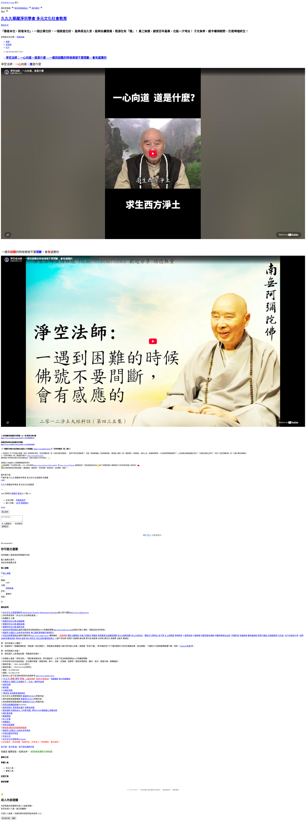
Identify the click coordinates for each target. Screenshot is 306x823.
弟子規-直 (13, 747)
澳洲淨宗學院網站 (10, 630)
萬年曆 (6, 687)
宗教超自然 (20, 500)
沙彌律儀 (196, 636)
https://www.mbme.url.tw (42, 449)
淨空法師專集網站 (10, 636)
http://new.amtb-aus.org (62, 630)
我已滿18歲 (6, 818)
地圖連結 (54, 679)
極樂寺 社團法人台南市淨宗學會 (16, 633)
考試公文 (7, 736)
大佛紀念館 (7, 690)
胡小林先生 (31, 638)
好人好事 (7, 719)
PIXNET (135, 790)
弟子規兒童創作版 (26, 747)
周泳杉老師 (21, 638)
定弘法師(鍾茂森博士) (45, 638)
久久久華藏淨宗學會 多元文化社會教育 (34, 18)
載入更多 (5, 512)
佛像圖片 (7, 722)
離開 (13, 818)
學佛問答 (178, 636)
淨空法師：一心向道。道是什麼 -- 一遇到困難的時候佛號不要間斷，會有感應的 (56, 57)
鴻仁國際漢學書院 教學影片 (42, 633)
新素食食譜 (29, 708)
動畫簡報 (7, 716)
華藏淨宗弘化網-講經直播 (14, 624)
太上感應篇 (169, 636)
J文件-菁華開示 (22, 503)
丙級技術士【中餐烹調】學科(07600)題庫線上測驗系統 (34, 710)
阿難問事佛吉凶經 (222, 636)
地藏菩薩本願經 (207, 636)
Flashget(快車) (185, 646)
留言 (19, 493)
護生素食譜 (7, 713)
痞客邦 (14, 493)
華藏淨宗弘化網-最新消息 (14, 627)
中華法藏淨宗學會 (10, 733)
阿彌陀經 (235, 636)
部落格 (8, 45)
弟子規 (4, 747)
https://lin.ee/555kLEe (67, 465)
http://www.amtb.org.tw (40, 636)
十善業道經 (187, 636)
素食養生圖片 (18, 708)
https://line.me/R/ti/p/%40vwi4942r (45, 465)
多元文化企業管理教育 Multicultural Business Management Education (30, 613)
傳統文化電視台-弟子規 (154, 636)
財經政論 (20, 37)
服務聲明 (176, 790)
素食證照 (7, 710)
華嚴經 (94, 636)
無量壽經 (243, 636)
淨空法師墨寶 (8, 725)
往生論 (281, 636)
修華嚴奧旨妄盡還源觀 (107, 636)
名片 (8, 48)
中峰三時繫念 (85, 636)
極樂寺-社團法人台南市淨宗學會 (16, 730)
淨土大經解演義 (124, 636)
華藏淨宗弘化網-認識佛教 (14, 621)
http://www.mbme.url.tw (79, 613)
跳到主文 (5, 25)
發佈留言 (5, 526)
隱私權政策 (166, 790)
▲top (3, 507)
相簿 (8, 42)
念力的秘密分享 (291, 636)
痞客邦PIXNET (28, 696)
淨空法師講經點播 (10, 705)
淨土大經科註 (137, 636)
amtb (3, 480)
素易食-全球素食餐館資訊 (14, 693)
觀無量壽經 (252, 636)
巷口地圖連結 (64, 679)
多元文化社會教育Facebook (14, 739)
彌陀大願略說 (73, 636)
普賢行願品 (262, 636)
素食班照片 (7, 708)
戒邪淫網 (7, 685)
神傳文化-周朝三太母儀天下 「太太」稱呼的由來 (23, 682)
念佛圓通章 (272, 636)
